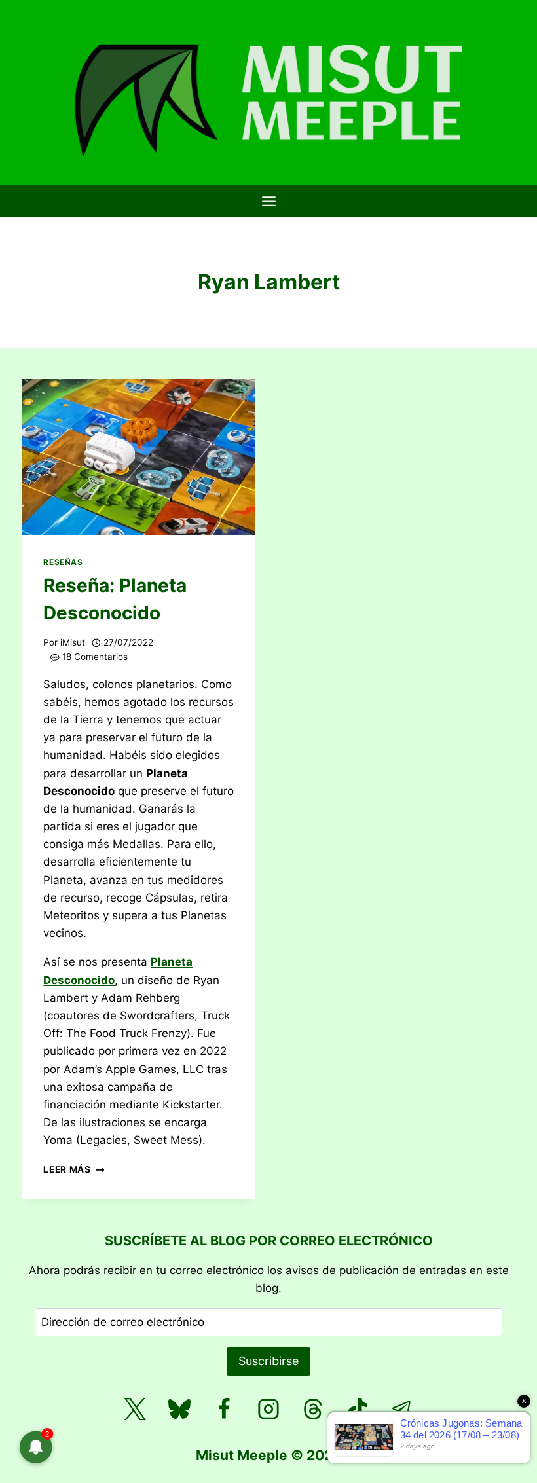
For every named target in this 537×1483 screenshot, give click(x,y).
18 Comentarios (95, 656)
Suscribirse (268, 1361)
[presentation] (138, 456)
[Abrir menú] (268, 201)
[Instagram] (268, 1409)
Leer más (73, 1169)
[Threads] (313, 1409)
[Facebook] (224, 1409)
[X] (135, 1409)
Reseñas (63, 562)
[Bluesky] (179, 1409)
